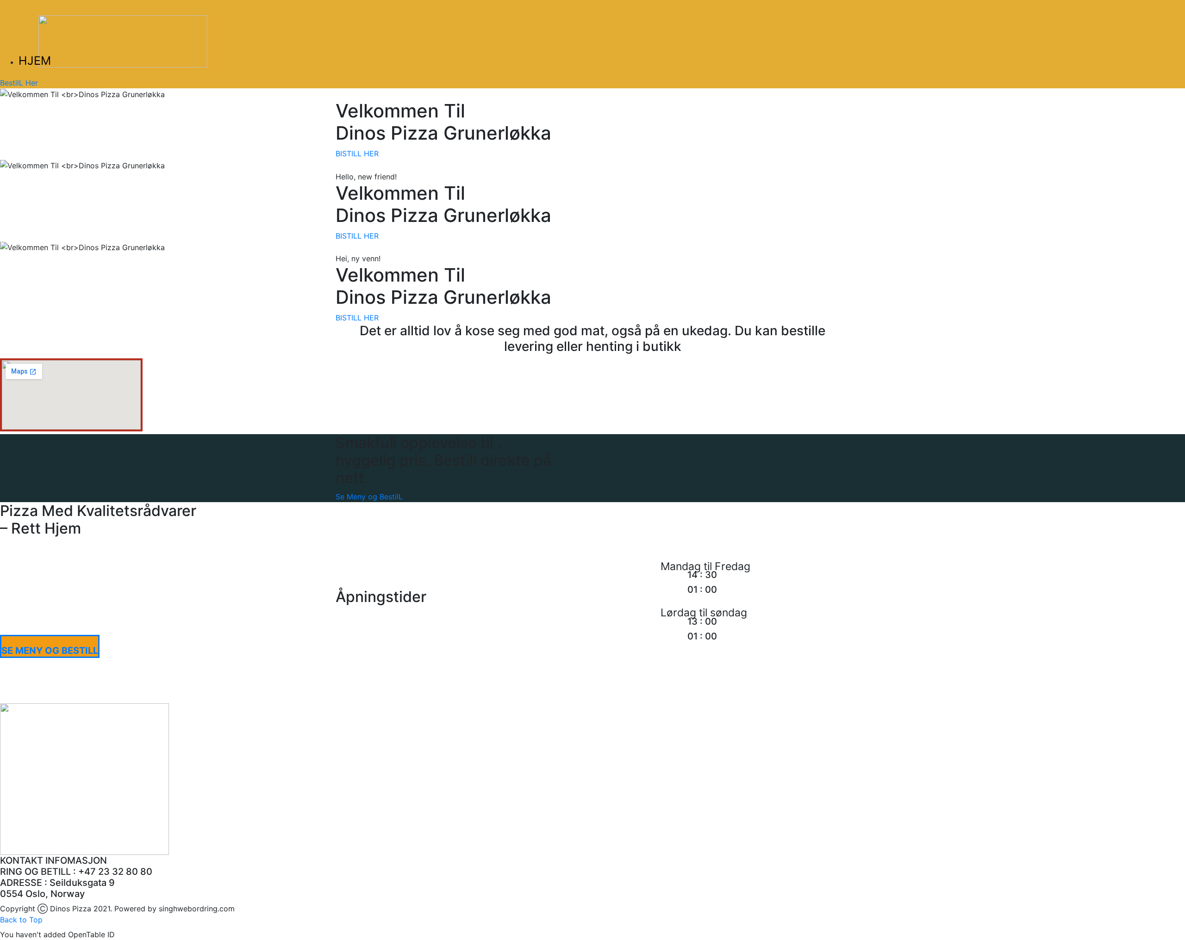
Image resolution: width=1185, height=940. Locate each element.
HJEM (35, 61)
